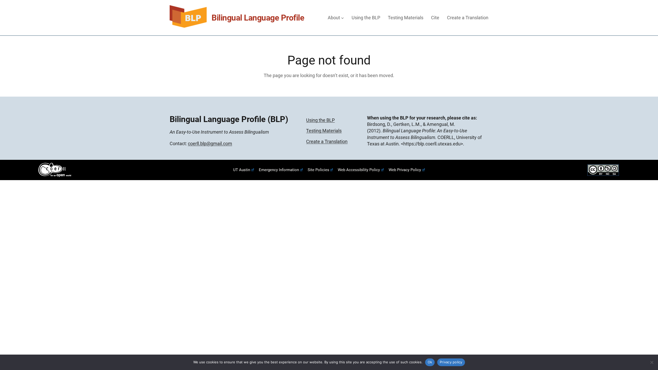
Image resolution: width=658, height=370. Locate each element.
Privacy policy (451, 362)
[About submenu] (342, 17)
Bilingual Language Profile (258, 18)
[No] (651, 362)
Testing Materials (324, 130)
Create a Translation (327, 141)
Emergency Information (279, 170)
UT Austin (241, 170)
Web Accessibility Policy (359, 170)
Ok (430, 362)
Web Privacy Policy (405, 170)
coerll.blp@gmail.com (210, 143)
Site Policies (318, 170)
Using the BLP (320, 120)
